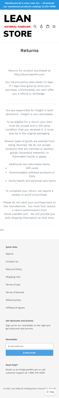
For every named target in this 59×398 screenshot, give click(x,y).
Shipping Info (13, 277)
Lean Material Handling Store (24, 388)
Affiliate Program (15, 307)
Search (9, 253)
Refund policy (13, 300)
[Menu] (54, 26)
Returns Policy (14, 269)
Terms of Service (15, 292)
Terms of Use (13, 284)
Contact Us (12, 261)
